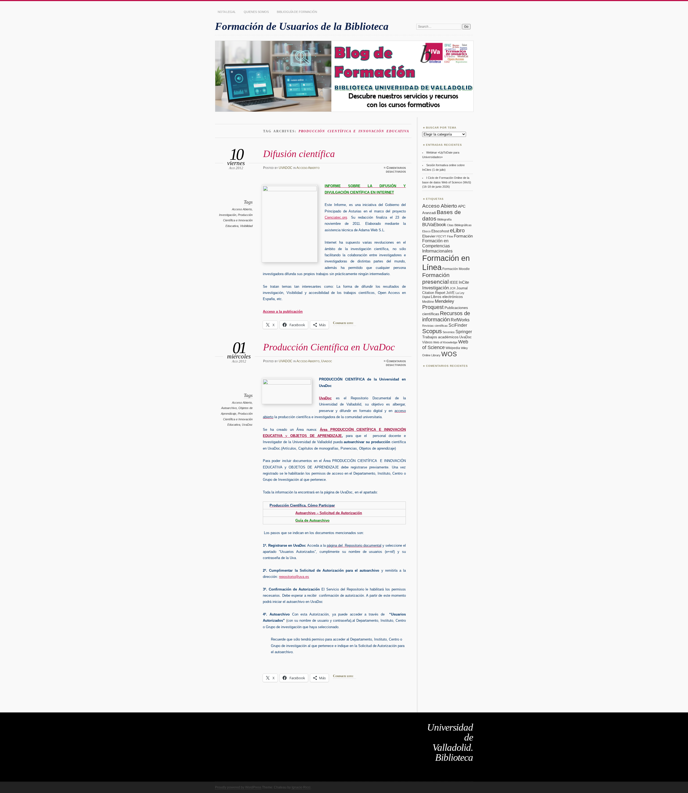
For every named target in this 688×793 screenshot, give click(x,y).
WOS (449, 354)
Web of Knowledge (445, 342)
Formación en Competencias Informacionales (437, 245)
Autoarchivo (229, 408)
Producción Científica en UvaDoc (329, 347)
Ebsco (426, 231)
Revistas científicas (435, 325)
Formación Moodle (456, 269)
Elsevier (429, 236)
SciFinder (458, 325)
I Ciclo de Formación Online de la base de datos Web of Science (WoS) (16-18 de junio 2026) (446, 182)
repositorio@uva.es (294, 577)
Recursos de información (446, 316)
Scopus (432, 331)
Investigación (227, 214)
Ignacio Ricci (301, 787)
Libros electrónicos (447, 297)
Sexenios (449, 332)
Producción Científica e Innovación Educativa (238, 220)
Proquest (433, 307)
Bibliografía (444, 219)
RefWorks (460, 319)
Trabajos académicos (440, 337)
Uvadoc (326, 361)
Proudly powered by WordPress (238, 787)
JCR (453, 288)
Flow (450, 236)
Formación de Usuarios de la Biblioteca (302, 26)
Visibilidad (246, 225)
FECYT (441, 236)
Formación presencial (436, 278)
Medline (428, 302)
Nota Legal (227, 11)
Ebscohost (440, 231)
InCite (464, 282)
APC (461, 206)
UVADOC (285, 168)
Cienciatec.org (336, 217)
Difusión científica (299, 153)
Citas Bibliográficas (459, 225)
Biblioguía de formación (297, 11)
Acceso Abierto (308, 168)
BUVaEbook (434, 224)
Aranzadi (429, 213)
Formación (463, 236)
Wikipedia (453, 348)
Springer (464, 331)
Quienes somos (256, 11)
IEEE (454, 282)
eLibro (457, 230)
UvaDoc (247, 424)
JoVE (450, 293)
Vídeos (427, 342)
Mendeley (444, 301)
